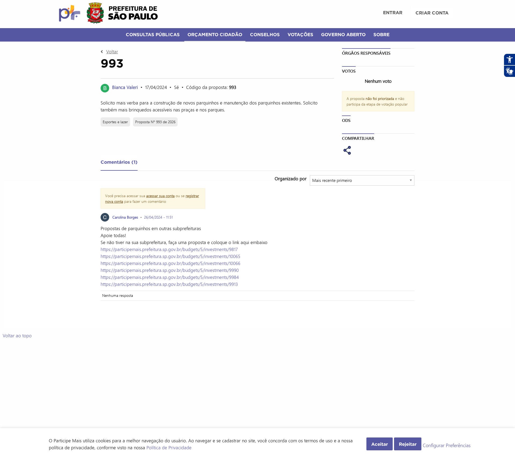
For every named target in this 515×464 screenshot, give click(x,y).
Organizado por (291, 178)
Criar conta (431, 12)
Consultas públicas (153, 34)
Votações (300, 34)
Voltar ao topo (17, 335)
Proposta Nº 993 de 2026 (155, 121)
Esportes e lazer (115, 121)
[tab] (119, 163)
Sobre (381, 34)
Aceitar (379, 444)
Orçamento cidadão (214, 34)
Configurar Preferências (446, 445)
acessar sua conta (160, 195)
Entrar (392, 12)
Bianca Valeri (125, 87)
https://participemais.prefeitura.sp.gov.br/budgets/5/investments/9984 (170, 277)
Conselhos (265, 34)
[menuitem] (393, 13)
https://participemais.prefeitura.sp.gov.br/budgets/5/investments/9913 (169, 284)
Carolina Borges (125, 217)
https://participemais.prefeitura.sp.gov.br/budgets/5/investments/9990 (170, 270)
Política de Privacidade (169, 447)
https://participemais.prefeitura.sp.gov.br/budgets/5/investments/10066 (170, 263)
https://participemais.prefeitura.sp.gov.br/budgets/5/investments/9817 (169, 249)
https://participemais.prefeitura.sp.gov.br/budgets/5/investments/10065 (170, 256)
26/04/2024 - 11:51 (158, 217)
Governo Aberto (343, 34)
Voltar (112, 51)
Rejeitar (408, 444)
